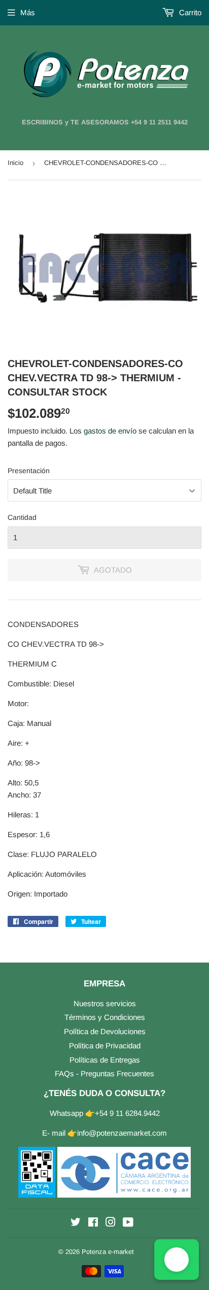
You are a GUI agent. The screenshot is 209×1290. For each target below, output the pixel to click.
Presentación (29, 471)
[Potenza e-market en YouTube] (128, 1223)
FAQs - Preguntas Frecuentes (104, 1073)
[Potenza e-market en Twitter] (76, 1223)
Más (27, 12)
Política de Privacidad (105, 1045)
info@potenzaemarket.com (122, 1133)
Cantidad (22, 517)
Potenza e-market (108, 1251)
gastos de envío (110, 430)
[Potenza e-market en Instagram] (111, 1223)
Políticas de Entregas (104, 1059)
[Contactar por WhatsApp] (176, 1259)
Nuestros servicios (105, 1003)
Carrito (189, 12)
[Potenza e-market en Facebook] (93, 1223)
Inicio (15, 163)
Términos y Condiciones (104, 1017)
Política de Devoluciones (105, 1031)
